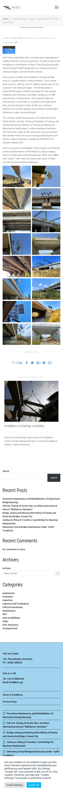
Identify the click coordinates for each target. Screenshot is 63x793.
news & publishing (11, 618)
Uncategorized (9, 628)
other (5, 621)
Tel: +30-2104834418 (13, 678)
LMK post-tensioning (12, 607)
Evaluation (7, 596)
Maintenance (43, 38)
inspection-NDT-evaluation (15, 603)
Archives (6, 568)
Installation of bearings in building (24, 426)
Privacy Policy (9, 701)
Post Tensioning (10, 625)
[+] (31, 401)
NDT (4, 614)
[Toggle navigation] (56, 7)
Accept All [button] (34, 785)
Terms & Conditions (13, 694)
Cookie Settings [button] (14, 785)
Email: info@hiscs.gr (13, 682)
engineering (30, 38)
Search (5, 471)
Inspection (7, 600)
